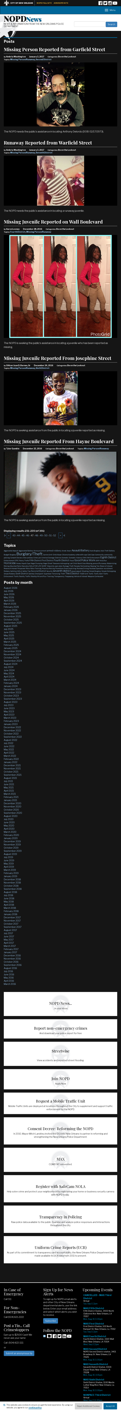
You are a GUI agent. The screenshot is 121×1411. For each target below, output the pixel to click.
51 (50, 535)
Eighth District (108, 557)
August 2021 (10, 778)
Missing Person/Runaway (22, 59)
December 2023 (12, 689)
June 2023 (9, 708)
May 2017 (9, 939)
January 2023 (10, 724)
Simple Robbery (9, 574)
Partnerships (85, 566)
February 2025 (11, 645)
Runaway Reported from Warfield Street (48, 142)
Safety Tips (26, 571)
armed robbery (54, 550)
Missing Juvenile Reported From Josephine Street (57, 358)
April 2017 (9, 942)
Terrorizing (56, 574)
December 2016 (12, 955)
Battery (112, 551)
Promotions (59, 568)
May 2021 (9, 787)
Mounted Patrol (15, 566)
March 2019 (10, 870)
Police (28, 568)
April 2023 (9, 714)
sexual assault (76, 571)
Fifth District (35, 560)
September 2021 (12, 774)
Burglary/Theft (30, 554)
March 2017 (10, 946)
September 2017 (12, 927)
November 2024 (12, 654)
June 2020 (9, 822)
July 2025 (8, 629)
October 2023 (11, 695)
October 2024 (11, 657)
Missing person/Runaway (96, 563)
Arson (69, 551)
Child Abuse (57, 555)
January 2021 (10, 800)
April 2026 (9, 600)
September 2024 (13, 660)
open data (58, 566)
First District (47, 560)
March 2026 (10, 603)
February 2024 (11, 683)
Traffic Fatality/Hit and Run (36, 576)
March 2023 (10, 717)
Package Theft (68, 566)
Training (50, 576)
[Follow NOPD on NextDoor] (47, 1336)
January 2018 (10, 914)
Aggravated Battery (26, 551)
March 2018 (10, 908)
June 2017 (9, 936)
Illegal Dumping (37, 563)
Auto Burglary (95, 551)
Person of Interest (106, 566)
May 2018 (9, 901)
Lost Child (73, 563)
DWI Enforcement (93, 558)
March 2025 (10, 641)
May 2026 (9, 597)
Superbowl (48, 574)
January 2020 (11, 838)
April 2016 (9, 980)
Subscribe (50, 1320)
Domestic (65, 558)
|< (5, 535)
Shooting (85, 571)
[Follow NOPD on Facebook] (100, 4)
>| (64, 535)
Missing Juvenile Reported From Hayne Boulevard (59, 441)
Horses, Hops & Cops (23, 563)
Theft (63, 574)
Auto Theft (105, 551)
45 (23, 535)
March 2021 (10, 793)
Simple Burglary (95, 571)
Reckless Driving (83, 568)
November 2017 (12, 920)
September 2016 (13, 965)
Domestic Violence (75, 558)
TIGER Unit (84, 574)
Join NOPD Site (61, 3)
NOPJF (44, 566)
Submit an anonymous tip (19, 1353)
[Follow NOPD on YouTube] (115, 4)
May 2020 (9, 825)
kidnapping (64, 563)
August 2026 (10, 588)
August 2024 (10, 664)
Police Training (35, 568)
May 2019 (9, 863)
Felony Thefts (24, 560)
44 (18, 535)
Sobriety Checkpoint (35, 574)
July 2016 (8, 971)
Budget (6, 555)
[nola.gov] (20, 2)
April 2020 (9, 828)
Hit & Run (103, 560)
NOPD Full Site (44, 3)
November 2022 (12, 730)
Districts (58, 558)
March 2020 (10, 832)
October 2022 (11, 733)
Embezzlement (9, 560)
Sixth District (42, 368)
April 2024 (9, 676)
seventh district (62, 570)
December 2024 (12, 651)
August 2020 (10, 816)
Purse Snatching (70, 568)
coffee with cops (81, 555)
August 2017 (10, 930)
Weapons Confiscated (95, 576)
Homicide (10, 563)
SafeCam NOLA (16, 571)
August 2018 (10, 892)
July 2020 (9, 819)
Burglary (13, 555)
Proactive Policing (48, 568)
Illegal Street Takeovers (51, 563)
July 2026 (8, 591)
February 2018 (11, 911)
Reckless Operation (96, 568)
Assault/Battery (80, 550)
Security (49, 571)
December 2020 (12, 803)
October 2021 (11, 771)
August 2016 (10, 968)
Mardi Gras (82, 563)
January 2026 (10, 610)
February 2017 (11, 949)
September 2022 (13, 736)
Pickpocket (21, 568)
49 (41, 535)
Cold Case (91, 555)
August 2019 (10, 854)
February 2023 (11, 721)
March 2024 (10, 679)
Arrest (64, 551)
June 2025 (9, 632)
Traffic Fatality (19, 576)
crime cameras (27, 558)
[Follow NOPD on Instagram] (110, 4)
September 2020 (13, 812)
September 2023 (13, 698)
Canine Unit (47, 555)
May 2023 (9, 711)
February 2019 (11, 873)
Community (99, 555)
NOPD (23, 18)
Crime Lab (37, 558)
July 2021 (8, 781)
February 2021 (11, 797)
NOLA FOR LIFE (35, 566)
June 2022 (9, 746)
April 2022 (9, 752)
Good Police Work (84, 560)
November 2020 (12, 806)
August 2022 (10, 740)
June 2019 (9, 860)
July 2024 (8, 667)
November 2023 (12, 692)
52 (54, 535)
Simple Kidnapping (108, 571)
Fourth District (18, 232)
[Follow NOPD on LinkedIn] (64, 1337)
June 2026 (9, 594)
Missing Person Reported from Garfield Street (54, 49)
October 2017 (11, 923)
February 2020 (11, 835)
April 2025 (9, 638)
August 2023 (10, 702)
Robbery (7, 571)
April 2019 (9, 866)
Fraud (72, 560)
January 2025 (10, 648)
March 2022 (10, 755)
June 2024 (9, 670)
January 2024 (10, 686)
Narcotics (25, 566)
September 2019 (13, 851)
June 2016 (9, 974)
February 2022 (11, 759)
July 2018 (8, 895)
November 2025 (12, 616)
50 (45, 535)
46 (27, 535)
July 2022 (8, 743)
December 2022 (12, 727)
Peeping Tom (95, 566)
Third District (72, 573)
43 (13, 535)
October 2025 (11, 619)
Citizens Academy (68, 555)
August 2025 (10, 626)
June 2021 (9, 784)
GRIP (97, 560)
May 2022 (9, 749)
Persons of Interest (10, 568)
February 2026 (11, 607)
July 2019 (8, 857)
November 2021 (12, 768)
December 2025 (12, 613)
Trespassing (69, 576)
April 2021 (9, 790)
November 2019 (12, 844)
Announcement (40, 551)
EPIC (17, 560)
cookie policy (35, 1407)
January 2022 (10, 762)
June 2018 (9, 898)
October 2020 (11, 809)
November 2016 (12, 958)
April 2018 (9, 904)
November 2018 (12, 882)
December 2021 (12, 765)
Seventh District (44, 152)
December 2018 (12, 879)
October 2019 (11, 847)
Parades (77, 566)
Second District (44, 59)
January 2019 (10, 876)
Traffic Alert (98, 574)
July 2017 (8, 933)
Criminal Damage (48, 558)
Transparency (59, 576)
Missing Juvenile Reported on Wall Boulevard (53, 221)
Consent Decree (16, 558)
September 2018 (13, 889)
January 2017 (10, 952)
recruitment (108, 568)
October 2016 (11, 961)
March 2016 (10, 984)
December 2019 (12, 841)
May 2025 (9, 635)
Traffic (91, 574)
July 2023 (8, 705)
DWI (84, 558)
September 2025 (13, 622)
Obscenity (50, 566)
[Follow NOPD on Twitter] (105, 4)
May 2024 (9, 673)
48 (36, 535)
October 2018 (11, 885)
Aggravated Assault (11, 551)
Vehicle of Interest (80, 576)
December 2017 (12, 917)
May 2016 (9, 977)
